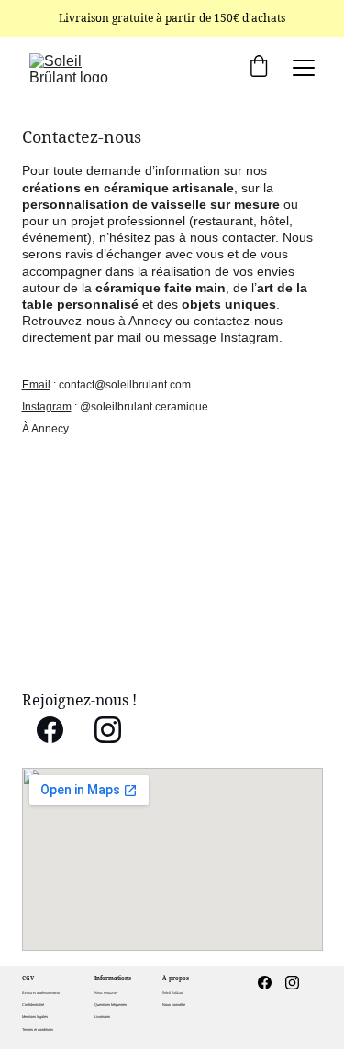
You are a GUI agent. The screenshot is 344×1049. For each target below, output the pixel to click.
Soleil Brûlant (172, 992)
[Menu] (304, 68)
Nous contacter (105, 992)
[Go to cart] (259, 68)
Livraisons (102, 1016)
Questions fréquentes (110, 1004)
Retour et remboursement (41, 992)
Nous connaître (173, 1004)
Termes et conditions (37, 1029)
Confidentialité (33, 1004)
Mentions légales (35, 1016)
